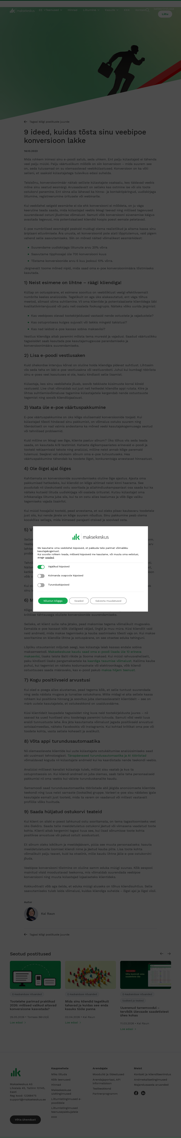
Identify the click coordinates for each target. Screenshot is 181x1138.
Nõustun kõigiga (52, 600)
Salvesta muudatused (108, 600)
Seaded (78, 600)
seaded (49, 557)
